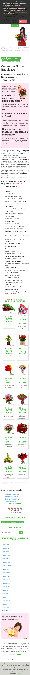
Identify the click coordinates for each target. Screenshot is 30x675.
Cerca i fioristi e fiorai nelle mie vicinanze (12, 522)
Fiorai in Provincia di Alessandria (11, 60)
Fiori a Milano (5, 551)
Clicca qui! (15, 25)
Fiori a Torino (5, 597)
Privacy (21, 671)
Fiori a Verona (6, 572)
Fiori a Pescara (6, 593)
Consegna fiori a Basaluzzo (12, 494)
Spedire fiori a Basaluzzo (11, 498)
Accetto (22, 21)
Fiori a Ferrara (6, 579)
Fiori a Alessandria (7, 565)
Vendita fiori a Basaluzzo (11, 496)
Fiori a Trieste (6, 607)
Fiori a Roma (5, 548)
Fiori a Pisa (5, 590)
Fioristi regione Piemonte (14, 58)
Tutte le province (5, 610)
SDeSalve (19, 673)
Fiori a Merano (6, 555)
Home (3, 58)
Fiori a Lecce (5, 544)
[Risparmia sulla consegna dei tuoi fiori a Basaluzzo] (15, 36)
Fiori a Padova (6, 569)
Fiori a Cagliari (6, 558)
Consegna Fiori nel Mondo (9, 660)
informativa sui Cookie (21, 12)
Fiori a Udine (5, 586)
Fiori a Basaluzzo (9, 493)
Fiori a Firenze (6, 583)
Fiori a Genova (6, 600)
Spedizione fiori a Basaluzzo (12, 499)
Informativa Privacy (9, 13)
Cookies (17, 671)
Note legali (11, 671)
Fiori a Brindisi (6, 562)
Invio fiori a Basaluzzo (10, 501)
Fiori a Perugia (6, 576)
